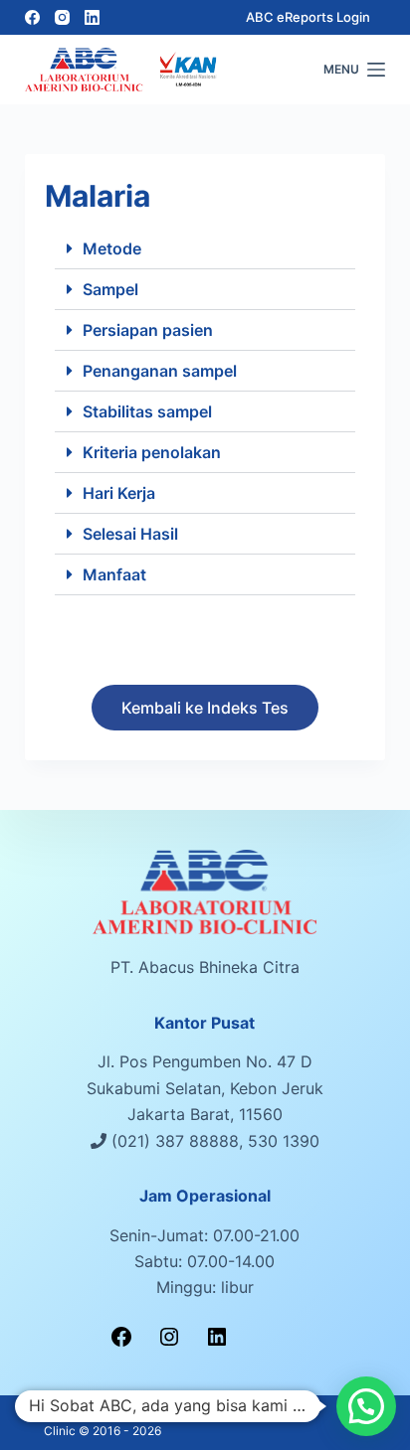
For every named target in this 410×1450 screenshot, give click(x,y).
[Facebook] (32, 17)
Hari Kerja (119, 493)
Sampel (110, 289)
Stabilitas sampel (147, 411)
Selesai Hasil (130, 534)
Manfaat (114, 574)
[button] (205, 249)
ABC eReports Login (308, 17)
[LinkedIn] (92, 17)
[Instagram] (62, 17)
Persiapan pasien (148, 330)
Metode (112, 248)
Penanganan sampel (160, 371)
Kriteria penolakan (152, 452)
